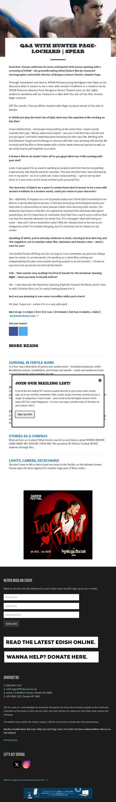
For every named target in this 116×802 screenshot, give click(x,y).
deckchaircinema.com (22, 316)
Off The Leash (31, 6)
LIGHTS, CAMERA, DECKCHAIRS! (34, 460)
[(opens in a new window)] (58, 524)
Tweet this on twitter (23, 331)
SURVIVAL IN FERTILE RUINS (31, 362)
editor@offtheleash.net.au (21, 689)
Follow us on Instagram (26, 765)
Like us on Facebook (7, 765)
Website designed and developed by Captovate (24, 780)
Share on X (17, 765)
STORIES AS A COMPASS (28, 436)
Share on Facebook (13, 331)
